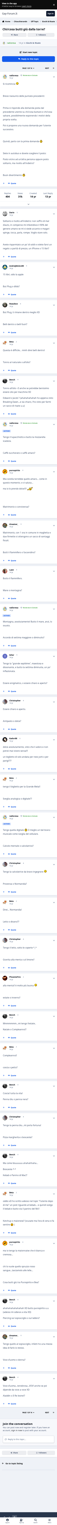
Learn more (5, 4)
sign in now (16, 1430)
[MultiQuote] (3, 183)
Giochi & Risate (33, 43)
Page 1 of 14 (27, 68)
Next (47, 68)
